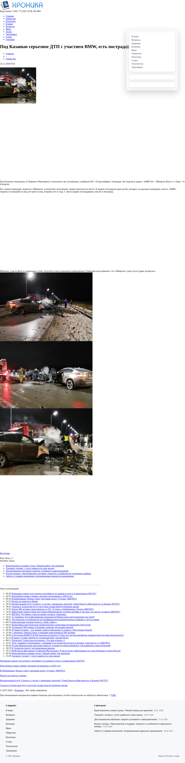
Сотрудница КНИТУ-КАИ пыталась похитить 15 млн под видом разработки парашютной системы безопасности (68, 635)
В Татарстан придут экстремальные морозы (33, 648)
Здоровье (10, 719)
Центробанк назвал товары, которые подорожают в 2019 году (42, 596)
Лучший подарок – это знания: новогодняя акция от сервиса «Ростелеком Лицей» (52, 630)
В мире (9, 710)
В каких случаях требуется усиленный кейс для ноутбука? (40, 638)
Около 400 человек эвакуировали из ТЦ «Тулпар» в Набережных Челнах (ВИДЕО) (53, 609)
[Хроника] (21, 9)
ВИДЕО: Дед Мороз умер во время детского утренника (39, 614)
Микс (8, 728)
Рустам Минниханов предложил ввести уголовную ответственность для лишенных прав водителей (61, 645)
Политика (11, 737)
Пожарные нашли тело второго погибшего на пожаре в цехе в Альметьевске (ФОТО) (54, 593)
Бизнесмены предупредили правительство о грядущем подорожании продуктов (51, 625)
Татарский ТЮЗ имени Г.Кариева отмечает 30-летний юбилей (42, 627)
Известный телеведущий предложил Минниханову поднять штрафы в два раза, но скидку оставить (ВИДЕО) (66, 612)
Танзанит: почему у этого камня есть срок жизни (30, 568)
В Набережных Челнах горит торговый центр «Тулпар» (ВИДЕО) (44, 599)
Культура (10, 724)
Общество (11, 59)
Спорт (9, 741)
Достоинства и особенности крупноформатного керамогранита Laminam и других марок (55, 619)
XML (113, 695)
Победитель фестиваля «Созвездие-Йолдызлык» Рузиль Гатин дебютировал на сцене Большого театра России (66, 651)
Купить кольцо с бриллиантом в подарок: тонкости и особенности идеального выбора (48, 573)
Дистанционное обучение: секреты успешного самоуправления (37, 571)
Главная (10, 53)
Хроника (19, 690)
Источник (5, 553)
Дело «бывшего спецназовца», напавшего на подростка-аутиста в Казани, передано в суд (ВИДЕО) (61, 643)
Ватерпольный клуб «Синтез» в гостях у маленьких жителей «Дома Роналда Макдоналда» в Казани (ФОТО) (66, 604)
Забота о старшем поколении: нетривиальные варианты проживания (40, 576)
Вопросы (10, 715)
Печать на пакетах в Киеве (25, 601)
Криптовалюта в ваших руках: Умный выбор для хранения (35, 565)
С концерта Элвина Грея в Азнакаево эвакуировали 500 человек (43, 632)
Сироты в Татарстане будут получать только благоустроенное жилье (45, 606)
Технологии (12, 746)
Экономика (11, 750)
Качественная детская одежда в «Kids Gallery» (34, 622)
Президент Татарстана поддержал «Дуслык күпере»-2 (38, 640)
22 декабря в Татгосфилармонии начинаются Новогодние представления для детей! (53, 617)
